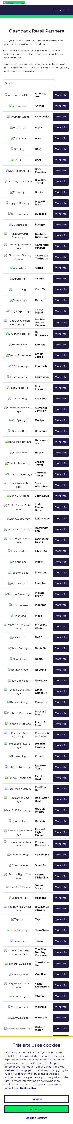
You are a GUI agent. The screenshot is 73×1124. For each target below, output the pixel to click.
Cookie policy (28, 1087)
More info (61, 94)
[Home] (14, 2)
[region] (36, 1080)
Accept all (36, 1109)
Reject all (36, 1098)
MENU (58, 10)
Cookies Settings (36, 1118)
